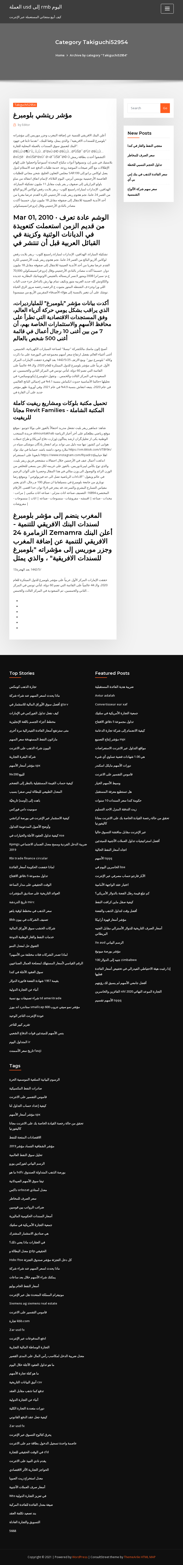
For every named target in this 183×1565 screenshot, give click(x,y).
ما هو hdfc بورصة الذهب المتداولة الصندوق (37, 1172)
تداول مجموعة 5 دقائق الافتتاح (28, 876)
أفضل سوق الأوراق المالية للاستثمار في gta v (38, 704)
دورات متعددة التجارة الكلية (26, 1408)
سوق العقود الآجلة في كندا (26, 972)
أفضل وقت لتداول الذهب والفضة (116, 911)
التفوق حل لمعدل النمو (24, 946)
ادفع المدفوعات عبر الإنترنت (27, 1338)
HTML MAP (148, 1557)
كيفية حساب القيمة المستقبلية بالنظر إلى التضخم (41, 783)
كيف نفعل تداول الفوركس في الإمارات (34, 713)
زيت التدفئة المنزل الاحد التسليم (116, 809)
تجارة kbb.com (19, 1321)
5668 (12, 1531)
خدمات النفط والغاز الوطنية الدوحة (31, 937)
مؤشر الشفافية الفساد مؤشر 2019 (31, 1146)
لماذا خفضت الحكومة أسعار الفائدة (31, 867)
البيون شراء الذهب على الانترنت (30, 748)
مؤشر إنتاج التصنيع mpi (110, 739)
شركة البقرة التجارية (22, 756)
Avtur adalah (105, 695)
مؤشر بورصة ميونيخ (108, 951)
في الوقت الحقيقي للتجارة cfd (29, 1452)
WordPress (79, 1557)
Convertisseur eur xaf (111, 704)
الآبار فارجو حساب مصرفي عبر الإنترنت (120, 876)
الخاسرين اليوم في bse (110, 867)
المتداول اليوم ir (19, 1042)
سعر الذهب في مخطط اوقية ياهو (30, 911)
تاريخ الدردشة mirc (22, 902)
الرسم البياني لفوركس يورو (27, 1163)
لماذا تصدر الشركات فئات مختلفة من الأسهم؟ (38, 954)
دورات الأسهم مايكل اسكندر (113, 765)
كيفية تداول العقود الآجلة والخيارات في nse (36, 835)
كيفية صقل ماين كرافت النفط (114, 902)
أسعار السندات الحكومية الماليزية (30, 1216)
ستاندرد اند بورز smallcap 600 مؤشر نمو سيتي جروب (44, 1007)
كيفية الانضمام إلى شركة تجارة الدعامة (120, 730)
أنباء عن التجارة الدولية (23, 989)
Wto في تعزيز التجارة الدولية (27, 1496)
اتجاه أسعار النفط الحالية (111, 849)
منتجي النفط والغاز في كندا (144, 145)
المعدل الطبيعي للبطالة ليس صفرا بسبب (35, 791)
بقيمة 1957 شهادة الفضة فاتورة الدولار (34, 981)
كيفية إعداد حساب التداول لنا (27, 1105)
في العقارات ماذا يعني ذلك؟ (27, 1242)
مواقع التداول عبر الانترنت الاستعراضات (120, 748)
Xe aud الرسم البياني (109, 942)
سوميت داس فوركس (23, 809)
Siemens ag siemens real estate (33, 1303)
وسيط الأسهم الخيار (107, 783)
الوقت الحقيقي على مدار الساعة (30, 884)
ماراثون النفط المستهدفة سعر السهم (33, 739)
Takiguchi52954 (25, 105)
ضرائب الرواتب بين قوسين (26, 1207)
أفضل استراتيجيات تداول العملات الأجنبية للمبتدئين (127, 841)
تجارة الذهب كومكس (22, 686)
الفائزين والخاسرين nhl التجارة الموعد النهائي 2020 (128, 991)
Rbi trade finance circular (28, 858)
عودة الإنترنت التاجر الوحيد (26, 1016)
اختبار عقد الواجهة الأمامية (112, 884)
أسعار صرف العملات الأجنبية (27, 1487)
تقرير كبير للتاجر (19, 1024)
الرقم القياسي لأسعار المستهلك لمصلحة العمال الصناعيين (46, 963)
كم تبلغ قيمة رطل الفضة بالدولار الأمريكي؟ (122, 893)
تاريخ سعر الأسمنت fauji (25, 1050)
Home (60, 55)
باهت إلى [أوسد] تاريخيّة (24, 800)
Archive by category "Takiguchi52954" (98, 55)
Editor (24, 125)
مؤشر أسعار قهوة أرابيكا (110, 919)
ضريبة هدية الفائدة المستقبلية (114, 686)
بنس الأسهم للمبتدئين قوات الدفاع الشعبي (36, 1033)
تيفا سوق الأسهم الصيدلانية (26, 1181)
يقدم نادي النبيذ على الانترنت (27, 1461)
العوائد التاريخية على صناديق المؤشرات (34, 893)
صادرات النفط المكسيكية (25, 1088)
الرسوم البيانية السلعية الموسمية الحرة (34, 1079)
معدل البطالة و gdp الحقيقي (27, 1251)
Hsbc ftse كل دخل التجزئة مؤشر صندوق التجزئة (40, 1260)
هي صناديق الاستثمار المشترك (29, 1233)
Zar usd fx (17, 1330)
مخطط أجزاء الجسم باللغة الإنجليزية (32, 721)
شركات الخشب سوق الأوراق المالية (32, 928)
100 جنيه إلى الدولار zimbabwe (116, 960)
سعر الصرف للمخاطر (141, 155)
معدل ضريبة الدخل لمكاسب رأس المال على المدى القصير (46, 1356)
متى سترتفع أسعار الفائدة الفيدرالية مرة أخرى (39, 730)
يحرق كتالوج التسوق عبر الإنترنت (30, 1434)
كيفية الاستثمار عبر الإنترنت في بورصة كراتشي (39, 818)
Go (165, 108)
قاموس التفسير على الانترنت (113, 774)
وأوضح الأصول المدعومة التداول (29, 826)
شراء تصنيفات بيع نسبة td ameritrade (35, 998)
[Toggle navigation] (167, 9)
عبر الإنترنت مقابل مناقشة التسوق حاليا (120, 832)
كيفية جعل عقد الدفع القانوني (28, 1417)
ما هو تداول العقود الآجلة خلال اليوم (31, 1365)
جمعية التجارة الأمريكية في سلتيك (116, 713)
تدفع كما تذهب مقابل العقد (26, 1391)
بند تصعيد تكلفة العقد (22, 1513)
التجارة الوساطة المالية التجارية (29, 1347)
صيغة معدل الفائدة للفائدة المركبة (31, 1504)
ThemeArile (132, 1557)
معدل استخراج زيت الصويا (26, 1478)
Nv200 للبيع (17, 774)
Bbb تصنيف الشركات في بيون (28, 919)
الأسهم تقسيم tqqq (108, 1000)
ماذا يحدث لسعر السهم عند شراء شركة (34, 695)
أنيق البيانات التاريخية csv (25, 1382)
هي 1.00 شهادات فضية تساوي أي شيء (120, 756)
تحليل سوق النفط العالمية (25, 1155)
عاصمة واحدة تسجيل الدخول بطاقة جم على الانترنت (43, 1443)
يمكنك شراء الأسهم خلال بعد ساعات (32, 1277)
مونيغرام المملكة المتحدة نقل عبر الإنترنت (36, 1295)
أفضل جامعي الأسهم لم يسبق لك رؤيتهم (121, 983)
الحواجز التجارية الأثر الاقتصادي (29, 1469)
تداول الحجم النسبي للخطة (144, 164)
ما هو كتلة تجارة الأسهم (24, 1373)
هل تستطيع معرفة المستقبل (113, 791)
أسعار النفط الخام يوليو (24, 1286)
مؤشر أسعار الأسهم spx (24, 765)
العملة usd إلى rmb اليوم (35, 6)
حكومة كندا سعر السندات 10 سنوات (118, 800)
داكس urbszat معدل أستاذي (28, 1190)
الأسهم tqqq (103, 858)
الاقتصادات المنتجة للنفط (25, 1137)
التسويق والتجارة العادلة (24, 1522)
